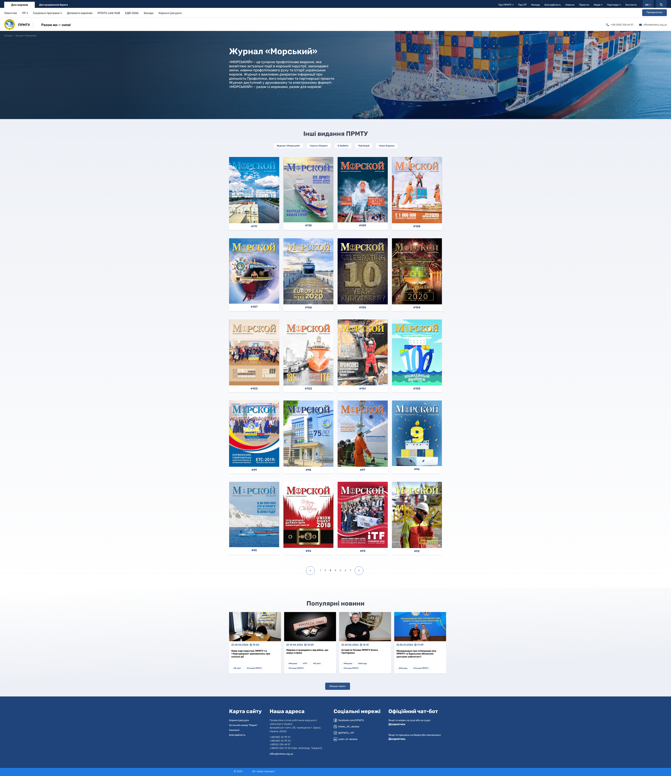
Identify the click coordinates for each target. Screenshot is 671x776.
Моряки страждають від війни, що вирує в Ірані (307, 652)
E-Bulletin (343, 145)
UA (647, 4)
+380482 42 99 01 (280, 737)
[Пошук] (661, 4)
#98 (308, 469)
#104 (416, 307)
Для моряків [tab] (19, 4)
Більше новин (338, 686)
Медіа (597, 4)
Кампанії (234, 730)
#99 (254, 469)
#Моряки (292, 663)
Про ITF (522, 4)
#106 (308, 307)
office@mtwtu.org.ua (655, 24)
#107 (254, 306)
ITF (24, 13)
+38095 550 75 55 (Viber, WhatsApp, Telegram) (296, 748)
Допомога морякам (79, 13)
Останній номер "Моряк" (243, 725)
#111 (254, 226)
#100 (416, 388)
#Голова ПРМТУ (254, 668)
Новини (570, 4)
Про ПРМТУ (504, 4)
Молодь (535, 4)
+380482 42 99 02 (280, 740)
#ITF (305, 663)
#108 (416, 226)
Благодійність (552, 4)
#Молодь (362, 663)
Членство (10, 13)
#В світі (237, 668)
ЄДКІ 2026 (132, 13)
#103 (254, 388)
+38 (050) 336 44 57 (622, 24)
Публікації (363, 145)
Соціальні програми (46, 13)
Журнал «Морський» (288, 145)
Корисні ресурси (170, 13)
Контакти (631, 4)
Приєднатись (654, 12)
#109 (362, 225)
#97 (362, 469)
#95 (254, 550)
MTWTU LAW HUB (109, 13)
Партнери (613, 4)
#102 (308, 388)
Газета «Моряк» (319, 145)
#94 (308, 551)
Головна (8, 35)
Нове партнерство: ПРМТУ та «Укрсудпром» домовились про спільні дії (250, 653)
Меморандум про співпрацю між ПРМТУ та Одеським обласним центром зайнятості (416, 653)
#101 (362, 388)
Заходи (149, 13)
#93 (362, 551)
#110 (308, 225)
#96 (417, 469)
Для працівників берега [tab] (53, 4)
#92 (417, 551)
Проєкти (584, 4)
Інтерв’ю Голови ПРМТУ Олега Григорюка (359, 652)
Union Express (387, 145)
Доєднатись (396, 724)
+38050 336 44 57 (280, 744)
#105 (362, 307)
